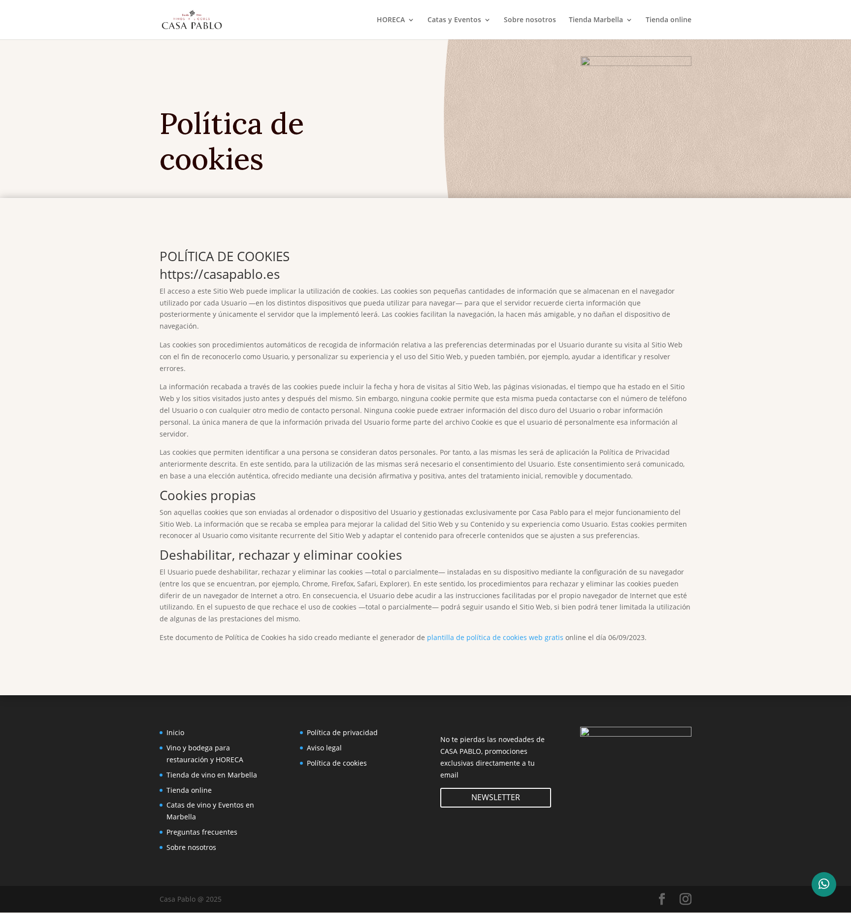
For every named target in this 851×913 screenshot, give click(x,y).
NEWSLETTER (495, 797)
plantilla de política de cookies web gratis (495, 637)
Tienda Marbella (596, 20)
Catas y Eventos (454, 20)
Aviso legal (324, 747)
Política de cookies (337, 763)
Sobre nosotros (530, 20)
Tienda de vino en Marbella (211, 774)
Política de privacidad (342, 732)
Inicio (175, 732)
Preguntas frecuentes (201, 832)
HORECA (391, 20)
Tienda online (668, 20)
